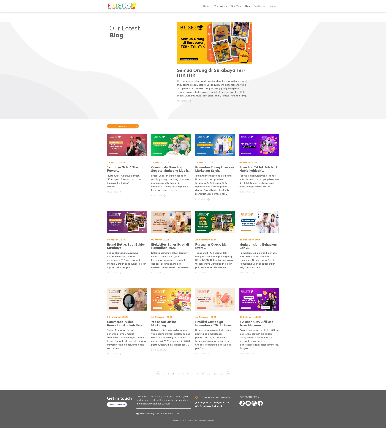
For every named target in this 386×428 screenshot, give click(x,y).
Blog (247, 6)
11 (215, 373)
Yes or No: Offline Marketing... (163, 323)
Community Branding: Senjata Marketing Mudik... (170, 168)
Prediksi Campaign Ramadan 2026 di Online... (214, 323)
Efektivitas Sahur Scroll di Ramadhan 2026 (170, 246)
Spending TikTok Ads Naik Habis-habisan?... (258, 168)
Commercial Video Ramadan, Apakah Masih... (127, 323)
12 (221, 373)
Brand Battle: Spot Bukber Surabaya (126, 246)
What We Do (220, 6)
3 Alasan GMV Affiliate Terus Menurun (256, 323)
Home (206, 6)
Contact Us (259, 6)
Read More (182, 101)
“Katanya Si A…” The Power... (122, 168)
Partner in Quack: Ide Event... (210, 246)
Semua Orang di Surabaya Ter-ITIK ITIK (211, 72)
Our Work (236, 6)
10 (208, 373)
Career (273, 6)
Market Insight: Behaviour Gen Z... (258, 246)
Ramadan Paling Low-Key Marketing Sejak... (214, 168)
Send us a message (117, 404)
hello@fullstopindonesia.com (163, 413)
